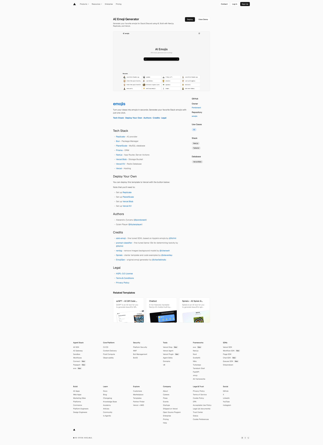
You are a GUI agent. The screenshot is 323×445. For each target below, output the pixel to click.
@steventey (166, 255)
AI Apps (76, 391)
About (165, 391)
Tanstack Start (199, 368)
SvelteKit (196, 358)
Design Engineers (80, 412)
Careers (166, 394)
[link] (224, 4)
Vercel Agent (168, 351)
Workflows (77, 358)
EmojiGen (120, 259)
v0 (164, 365)
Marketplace (138, 394)
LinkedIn (226, 398)
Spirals (119, 255)
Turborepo (197, 365)
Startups (166, 405)
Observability (108, 358)
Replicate (120, 136)
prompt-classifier (124, 242)
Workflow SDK (231, 351)
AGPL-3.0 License (124, 273)
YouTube (226, 401)
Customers (137, 391)
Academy (107, 405)
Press (165, 398)
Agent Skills (167, 358)
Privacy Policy (122, 282)
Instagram (227, 405)
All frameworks (199, 379)
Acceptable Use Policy (202, 405)
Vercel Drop (170, 347)
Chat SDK (229, 358)
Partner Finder (139, 401)
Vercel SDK (227, 347)
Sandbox (76, 354)
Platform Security (140, 347)
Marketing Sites (79, 398)
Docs (105, 391)
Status (195, 416)
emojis (194, 116)
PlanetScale (121, 145)
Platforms (77, 401)
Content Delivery (110, 351)
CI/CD (105, 347)
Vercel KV (120, 164)
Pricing (166, 419)
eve (77, 368)
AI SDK (76, 347)
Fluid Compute (109, 354)
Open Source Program (172, 412)
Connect (79, 361)
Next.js (119, 154)
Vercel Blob (121, 159)
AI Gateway (78, 351)
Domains (166, 361)
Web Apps (77, 394)
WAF (135, 351)
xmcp (195, 375)
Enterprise (167, 416)
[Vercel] (74, 4)
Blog (105, 394)
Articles (106, 409)
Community (107, 412)
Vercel (119, 168)
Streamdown (228, 365)
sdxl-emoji (121, 238)
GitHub (225, 391)
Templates (137, 398)
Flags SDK (227, 354)
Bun (118, 141)
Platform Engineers (80, 409)
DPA (194, 401)
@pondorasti (140, 220)
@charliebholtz (159, 259)
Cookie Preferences (201, 419)
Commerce (77, 405)
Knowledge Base (110, 401)
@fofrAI (172, 238)
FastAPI (196, 372)
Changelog (107, 398)
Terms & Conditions (125, 278)
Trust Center (198, 412)
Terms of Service (200, 394)
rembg (119, 250)
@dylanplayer (135, 224)
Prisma (119, 150)
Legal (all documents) (201, 409)
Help (165, 423)
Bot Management (140, 354)
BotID (135, 358)
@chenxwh (165, 250)
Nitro (195, 361)
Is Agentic (107, 416)
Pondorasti (196, 107)
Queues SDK (230, 361)
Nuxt (195, 354)
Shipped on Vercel (170, 409)
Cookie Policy (198, 398)
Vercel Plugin (170, 354)
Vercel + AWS (138, 405)
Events (165, 401)
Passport (79, 365)
